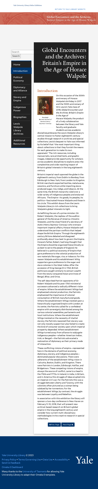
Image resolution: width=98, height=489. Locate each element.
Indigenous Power (19, 109)
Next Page (67, 425)
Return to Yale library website (70, 9)
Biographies (19, 117)
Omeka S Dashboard (12, 467)
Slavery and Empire (19, 99)
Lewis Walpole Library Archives (18, 128)
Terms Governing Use (29, 459)
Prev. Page (55, 425)
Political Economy (18, 79)
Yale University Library (13, 455)
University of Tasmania (34, 471)
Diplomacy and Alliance (20, 89)
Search (16, 56)
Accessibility (61, 459)
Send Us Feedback (11, 462)
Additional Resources (19, 142)
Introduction (20, 70)
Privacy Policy (9, 459)
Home (16, 64)
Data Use (47, 459)
